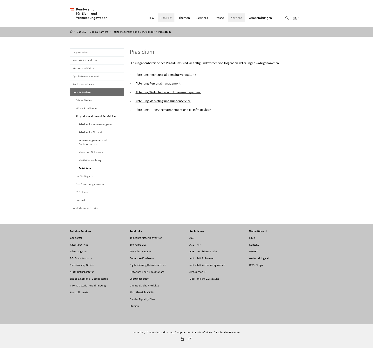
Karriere (236, 18)
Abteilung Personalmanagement (158, 83)
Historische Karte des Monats (147, 272)
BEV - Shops (256, 265)
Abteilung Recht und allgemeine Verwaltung (166, 74)
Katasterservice (79, 244)
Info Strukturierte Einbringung (88, 285)
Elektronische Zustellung (204, 278)
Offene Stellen (84, 100)
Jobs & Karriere (99, 31)
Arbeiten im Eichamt (90, 132)
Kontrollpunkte (79, 292)
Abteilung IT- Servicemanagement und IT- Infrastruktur (173, 109)
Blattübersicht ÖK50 (141, 292)
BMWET (253, 251)
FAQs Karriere (83, 192)
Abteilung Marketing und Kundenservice (163, 101)
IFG (151, 18)
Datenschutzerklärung (160, 332)
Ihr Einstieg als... (85, 176)
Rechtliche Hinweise (228, 332)
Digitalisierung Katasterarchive (148, 265)
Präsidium (94, 168)
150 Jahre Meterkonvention (146, 238)
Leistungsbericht (140, 278)
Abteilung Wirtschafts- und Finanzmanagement (168, 92)
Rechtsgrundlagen (83, 84)
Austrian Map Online (82, 265)
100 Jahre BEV (138, 244)
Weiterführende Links (85, 208)
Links (252, 238)
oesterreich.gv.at (259, 258)
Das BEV (82, 31)
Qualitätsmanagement (86, 76)
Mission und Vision (83, 68)
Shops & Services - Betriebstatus (89, 278)
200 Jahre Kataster (141, 251)
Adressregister (78, 251)
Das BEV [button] (166, 18)
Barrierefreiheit (203, 332)
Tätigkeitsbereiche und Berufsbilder (133, 31)
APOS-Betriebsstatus (82, 272)
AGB (191, 238)
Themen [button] (184, 18)
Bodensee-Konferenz (142, 258)
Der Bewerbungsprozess (90, 184)
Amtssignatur (197, 272)
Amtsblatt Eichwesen (201, 258)
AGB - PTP (195, 244)
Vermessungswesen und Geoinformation (93, 142)
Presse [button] (219, 18)
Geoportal (76, 238)
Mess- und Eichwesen (91, 152)
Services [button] (202, 18)
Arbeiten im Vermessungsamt (96, 124)
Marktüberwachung (90, 160)
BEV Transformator (81, 258)
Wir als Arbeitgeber (87, 108)
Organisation (80, 52)
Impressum (184, 332)
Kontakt (80, 200)
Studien (134, 306)
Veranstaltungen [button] (260, 18)
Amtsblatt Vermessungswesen (207, 265)
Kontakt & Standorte (85, 60)
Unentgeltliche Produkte (144, 285)
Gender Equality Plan (142, 299)
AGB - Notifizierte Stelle (203, 251)
